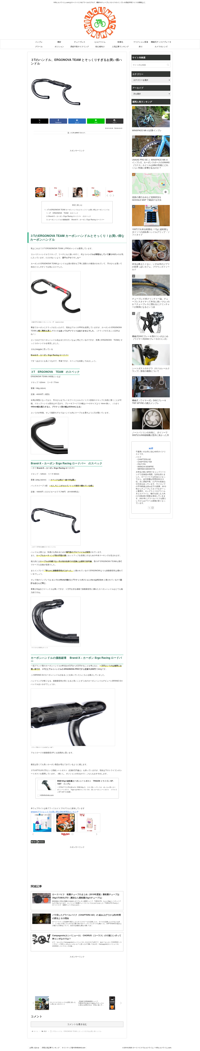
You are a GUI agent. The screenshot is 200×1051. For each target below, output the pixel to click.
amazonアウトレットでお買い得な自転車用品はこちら (53, 811)
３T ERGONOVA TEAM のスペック (63, 213)
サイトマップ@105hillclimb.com (73, 1047)
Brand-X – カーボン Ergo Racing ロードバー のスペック (69, 216)
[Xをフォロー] (149, 507)
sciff (151, 448)
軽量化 (42, 842)
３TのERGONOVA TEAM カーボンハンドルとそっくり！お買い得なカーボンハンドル (77, 209)
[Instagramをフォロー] (152, 507)
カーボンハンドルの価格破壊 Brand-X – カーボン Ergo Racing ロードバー (76, 219)
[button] (114, 121)
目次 (74, 205)
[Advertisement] (77, 141)
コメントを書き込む (77, 1024)
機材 (34, 842)
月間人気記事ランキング (50, 1047)
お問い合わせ (34, 1047)
